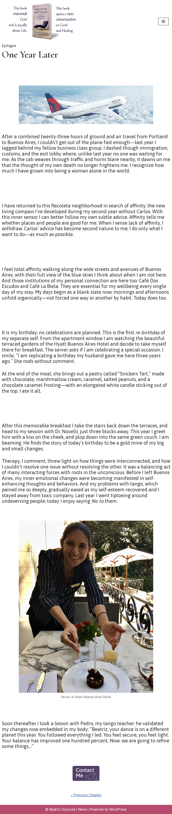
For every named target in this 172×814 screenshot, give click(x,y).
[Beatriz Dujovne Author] (42, 21)
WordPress (118, 809)
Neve (82, 809)
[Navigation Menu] (163, 21)
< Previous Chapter (86, 795)
